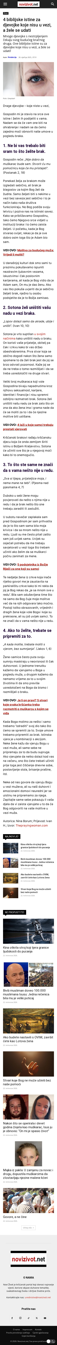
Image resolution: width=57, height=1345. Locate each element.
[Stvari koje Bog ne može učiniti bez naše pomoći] (10, 893)
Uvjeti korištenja (28, 1336)
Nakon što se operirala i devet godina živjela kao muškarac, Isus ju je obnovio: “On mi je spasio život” (27, 1127)
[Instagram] (20, 1318)
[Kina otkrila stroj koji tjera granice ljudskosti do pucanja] (10, 848)
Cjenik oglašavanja (40, 1332)
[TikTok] (29, 1318)
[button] (5, 4)
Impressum (27, 1329)
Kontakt (38, 1329)
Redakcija (12, 57)
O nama (16, 1329)
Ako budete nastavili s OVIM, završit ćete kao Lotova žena (28, 1039)
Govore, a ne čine (15, 1217)
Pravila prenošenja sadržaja (18, 1332)
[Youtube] (45, 1318)
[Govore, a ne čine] (28, 1200)
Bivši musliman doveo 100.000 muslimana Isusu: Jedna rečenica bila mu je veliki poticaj (37, 862)
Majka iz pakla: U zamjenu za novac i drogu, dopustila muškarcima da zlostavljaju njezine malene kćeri (28, 1174)
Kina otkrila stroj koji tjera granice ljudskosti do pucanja (26, 949)
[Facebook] (12, 1318)
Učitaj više (27, 1227)
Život (6, 13)
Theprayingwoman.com (32, 825)
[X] (37, 1318)
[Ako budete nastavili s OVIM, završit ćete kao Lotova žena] (10, 878)
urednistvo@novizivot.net (38, 1297)
